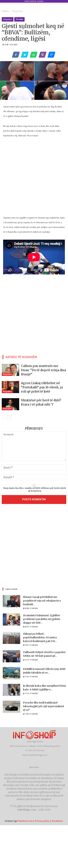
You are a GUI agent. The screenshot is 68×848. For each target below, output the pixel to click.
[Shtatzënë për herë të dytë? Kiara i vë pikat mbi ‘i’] (10, 402)
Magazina (15, 11)
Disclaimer (57, 812)
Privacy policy (42, 812)
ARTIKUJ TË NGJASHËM (21, 356)
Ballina (4, 11)
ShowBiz (19, 19)
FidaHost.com (25, 812)
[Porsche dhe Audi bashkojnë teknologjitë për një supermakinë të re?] (11, 700)
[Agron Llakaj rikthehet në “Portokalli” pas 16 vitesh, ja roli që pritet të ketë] (10, 385)
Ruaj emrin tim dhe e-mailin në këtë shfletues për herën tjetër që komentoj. (34, 487)
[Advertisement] (34, 544)
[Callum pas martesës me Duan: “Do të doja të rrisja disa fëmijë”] (10, 369)
